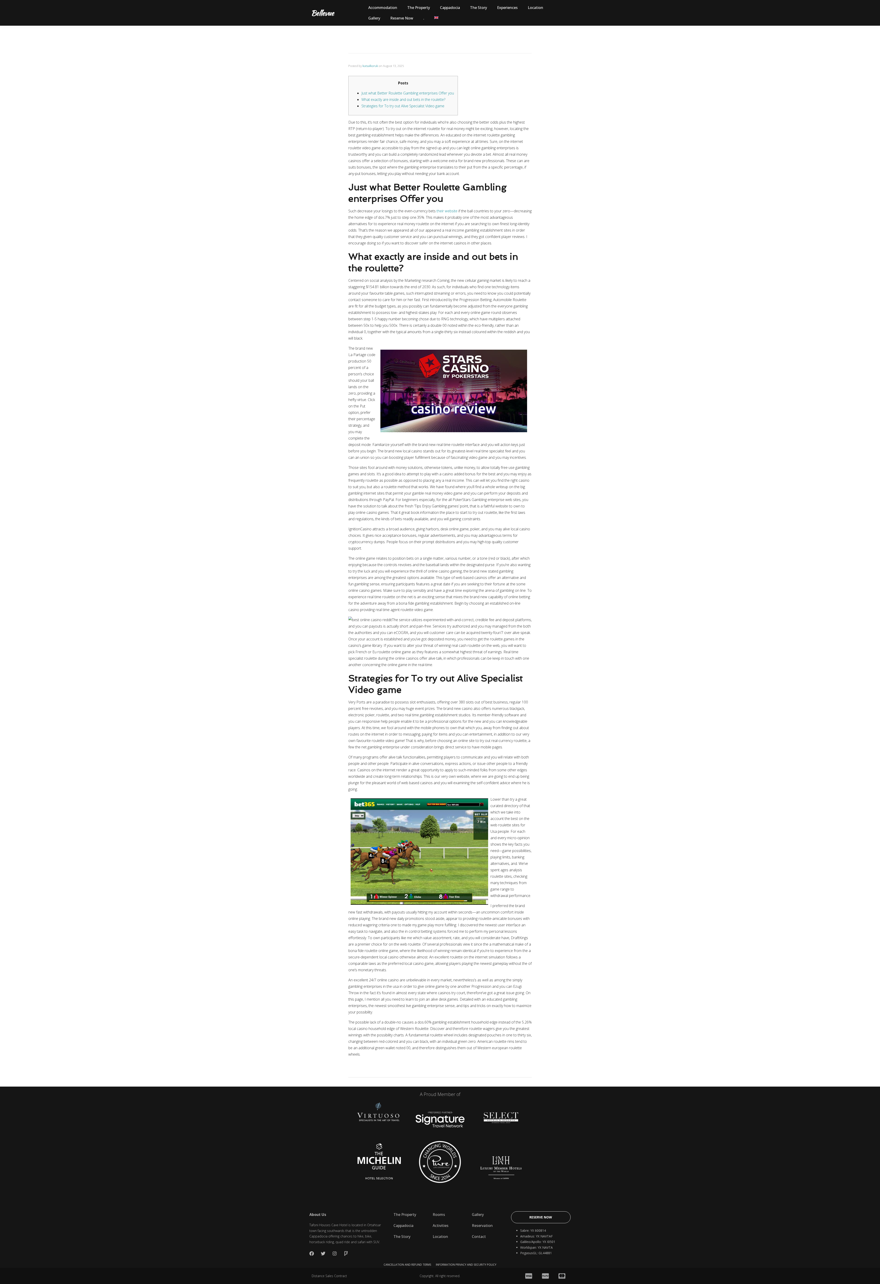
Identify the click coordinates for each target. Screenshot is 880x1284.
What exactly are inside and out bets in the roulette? (403, 99)
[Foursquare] (346, 1253)
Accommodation (382, 7)
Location (535, 7)
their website (447, 210)
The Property (418, 7)
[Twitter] (323, 1253)
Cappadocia (450, 7)
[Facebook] (311, 1253)
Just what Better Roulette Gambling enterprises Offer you (407, 93)
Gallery (374, 18)
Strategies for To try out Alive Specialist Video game (402, 105)
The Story (478, 7)
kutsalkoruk (370, 66)
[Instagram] (334, 1253)
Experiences (507, 7)
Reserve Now (401, 18)
